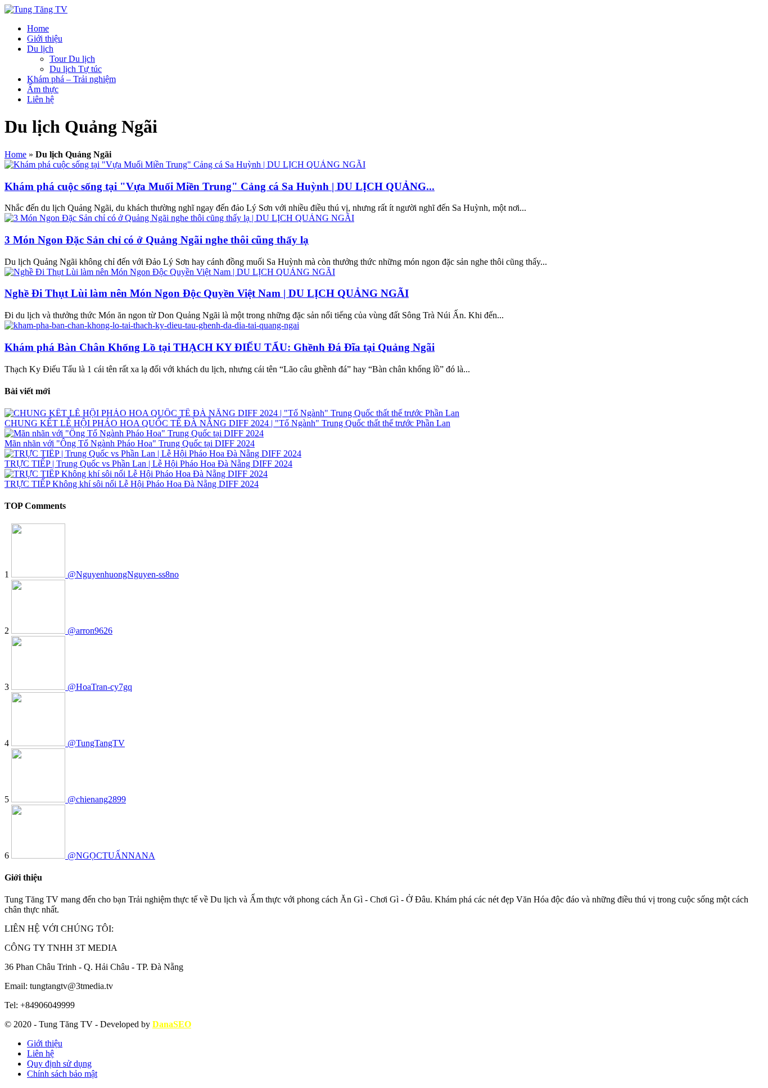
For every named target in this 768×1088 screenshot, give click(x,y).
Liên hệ (40, 99)
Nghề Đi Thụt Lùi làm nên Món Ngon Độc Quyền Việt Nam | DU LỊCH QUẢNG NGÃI (206, 293)
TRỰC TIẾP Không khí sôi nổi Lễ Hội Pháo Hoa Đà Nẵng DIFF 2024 (131, 484)
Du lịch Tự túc (75, 69)
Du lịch (40, 48)
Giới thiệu (44, 38)
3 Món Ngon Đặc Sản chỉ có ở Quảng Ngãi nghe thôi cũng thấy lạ (156, 240)
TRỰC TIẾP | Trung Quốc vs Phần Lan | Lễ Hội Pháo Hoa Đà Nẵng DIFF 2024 (148, 463)
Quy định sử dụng (59, 1063)
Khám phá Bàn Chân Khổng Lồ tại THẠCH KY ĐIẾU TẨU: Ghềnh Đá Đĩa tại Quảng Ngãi (219, 347)
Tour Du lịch (72, 59)
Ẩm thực (42, 89)
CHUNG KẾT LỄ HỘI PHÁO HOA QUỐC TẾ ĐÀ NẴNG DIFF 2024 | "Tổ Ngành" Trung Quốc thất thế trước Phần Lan (227, 423)
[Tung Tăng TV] (35, 9)
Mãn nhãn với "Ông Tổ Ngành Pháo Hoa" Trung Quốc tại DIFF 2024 (129, 443)
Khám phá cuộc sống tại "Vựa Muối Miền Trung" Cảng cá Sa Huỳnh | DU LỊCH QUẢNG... (219, 186)
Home (38, 28)
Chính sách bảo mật (62, 1073)
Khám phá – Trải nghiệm (71, 79)
